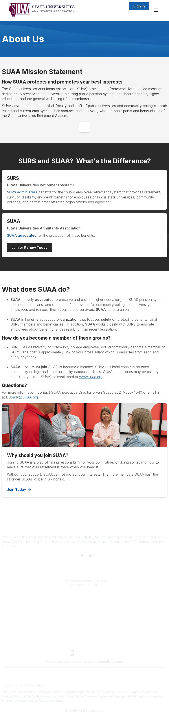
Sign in (139, 6)
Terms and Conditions (84, 672)
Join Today (16, 489)
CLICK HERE (55, 685)
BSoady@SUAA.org (22, 397)
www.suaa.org (90, 377)
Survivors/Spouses (84, 637)
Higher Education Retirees (84, 633)
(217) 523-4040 (87, 651)
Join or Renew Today (29, 247)
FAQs (84, 611)
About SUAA (84, 598)
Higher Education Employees (84, 629)
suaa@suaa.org (87, 655)
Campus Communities (84, 607)
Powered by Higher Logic (84, 718)
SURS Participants (84, 624)
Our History (84, 602)
